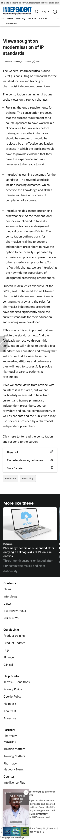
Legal (7, 650)
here (13, 436)
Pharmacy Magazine (10, 738)
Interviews (10, 596)
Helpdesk (10, 703)
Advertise (10, 718)
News (7, 589)
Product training (14, 635)
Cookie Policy (12, 696)
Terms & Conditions (17, 682)
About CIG (10, 711)
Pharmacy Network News (14, 766)
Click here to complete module (17, 798)
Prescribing (27, 478)
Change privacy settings (12, 837)
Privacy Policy (13, 689)
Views (8, 603)
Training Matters (14, 749)
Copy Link (12, 452)
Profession (10, 478)
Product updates (14, 643)
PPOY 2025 (11, 618)
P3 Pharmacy (39, 817)
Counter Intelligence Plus (14, 779)
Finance (9, 657)
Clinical (8, 664)
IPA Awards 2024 (15, 611)
